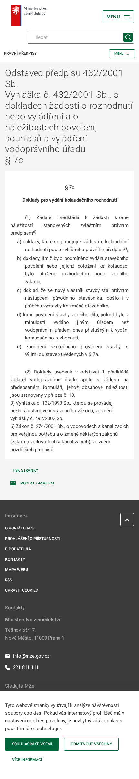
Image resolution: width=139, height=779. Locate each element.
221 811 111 (26, 667)
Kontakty (15, 559)
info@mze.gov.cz (31, 656)
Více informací (27, 759)
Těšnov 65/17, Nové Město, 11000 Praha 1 (34, 634)
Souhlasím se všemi (32, 744)
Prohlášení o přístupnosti (32, 538)
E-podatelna (18, 549)
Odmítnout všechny (91, 744)
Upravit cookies (21, 590)
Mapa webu (16, 569)
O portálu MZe (20, 528)
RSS (8, 580)
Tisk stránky (25, 470)
